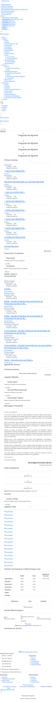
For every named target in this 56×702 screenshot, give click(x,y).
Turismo (6, 55)
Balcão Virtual (7, 79)
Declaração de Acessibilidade (11, 96)
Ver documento (8, 291)
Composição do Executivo (13, 68)
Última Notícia (8, 165)
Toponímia (7, 87)
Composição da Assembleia (14, 73)
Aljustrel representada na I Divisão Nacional (24, 181)
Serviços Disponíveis (9, 81)
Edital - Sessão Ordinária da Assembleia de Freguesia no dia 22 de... (23, 302)
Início (3, 37)
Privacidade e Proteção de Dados (12, 97)
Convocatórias (10, 78)
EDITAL (7, 289)
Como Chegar (7, 47)
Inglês (3, 110)
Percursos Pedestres (12, 58)
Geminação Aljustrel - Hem (11, 43)
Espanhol (4, 107)
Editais (8, 70)
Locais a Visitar (10, 56)
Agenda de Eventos (9, 53)
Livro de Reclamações (10, 94)
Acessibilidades (8, 48)
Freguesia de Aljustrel (5, 689)
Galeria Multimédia (9, 60)
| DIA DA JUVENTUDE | (14, 192)
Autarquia (4, 65)
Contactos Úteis (8, 91)
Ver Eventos (48, 374)
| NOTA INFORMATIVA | (15, 171)
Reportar (7, 271)
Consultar (7, 264)
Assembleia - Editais (9, 295)
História (6, 40)
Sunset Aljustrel (11, 246)
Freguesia (4, 39)
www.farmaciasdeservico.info (30, 652)
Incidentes (7, 86)
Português (5, 105)
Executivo (6, 66)
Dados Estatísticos (9, 63)
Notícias (6, 84)
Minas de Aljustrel (9, 50)
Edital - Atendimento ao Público (18, 360)
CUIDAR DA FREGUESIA (14, 237)
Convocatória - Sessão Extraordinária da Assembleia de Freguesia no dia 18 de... (27, 346)
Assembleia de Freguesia (10, 71)
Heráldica (6, 42)
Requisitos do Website (46, 686)
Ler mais (6, 173)
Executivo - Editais (9, 282)
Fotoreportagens (11, 61)
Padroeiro (7, 52)
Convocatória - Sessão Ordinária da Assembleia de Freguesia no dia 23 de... (27, 331)
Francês (4, 109)
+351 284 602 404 (6, 14)
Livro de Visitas (8, 92)
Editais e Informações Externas (12, 89)
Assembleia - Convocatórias (11, 324)
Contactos (4, 99)
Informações (5, 83)
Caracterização (8, 45)
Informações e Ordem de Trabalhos (16, 76)
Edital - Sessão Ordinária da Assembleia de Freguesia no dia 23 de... (23, 317)
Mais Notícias (47, 251)
